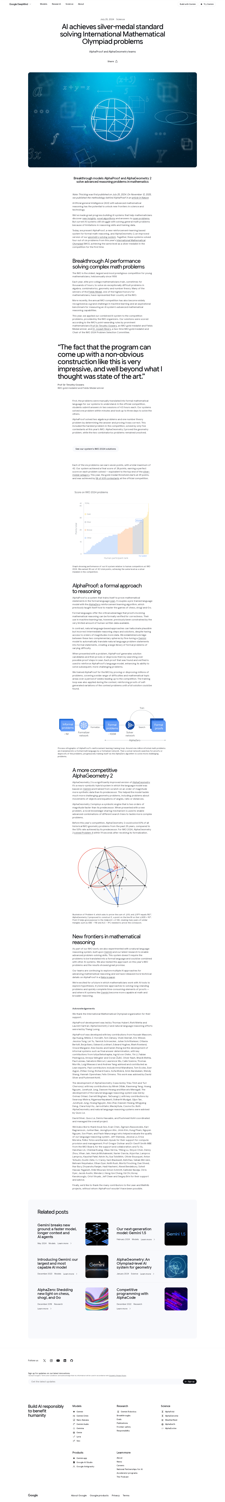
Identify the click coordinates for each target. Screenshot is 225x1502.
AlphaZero (94, 604)
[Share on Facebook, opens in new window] (106, 68)
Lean (112, 601)
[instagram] (51, 1360)
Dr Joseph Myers (102, 329)
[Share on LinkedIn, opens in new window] (112, 68)
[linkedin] (65, 1360)
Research (56, 4)
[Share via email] (119, 68)
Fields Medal (95, 291)
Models (43, 4)
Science (69, 4)
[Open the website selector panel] (30, 4)
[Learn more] (73, 1234)
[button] (112, 61)
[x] (44, 1360)
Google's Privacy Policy (117, 1375)
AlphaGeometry (141, 782)
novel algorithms (106, 218)
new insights (89, 218)
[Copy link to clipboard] (126, 68)
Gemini (142, 638)
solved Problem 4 (83, 832)
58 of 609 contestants (107, 478)
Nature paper (108, 977)
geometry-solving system (102, 237)
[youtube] (58, 1360)
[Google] (33, 1495)
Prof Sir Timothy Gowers (103, 325)
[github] (71, 1360)
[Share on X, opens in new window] (99, 68)
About (81, 4)
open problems (141, 218)
